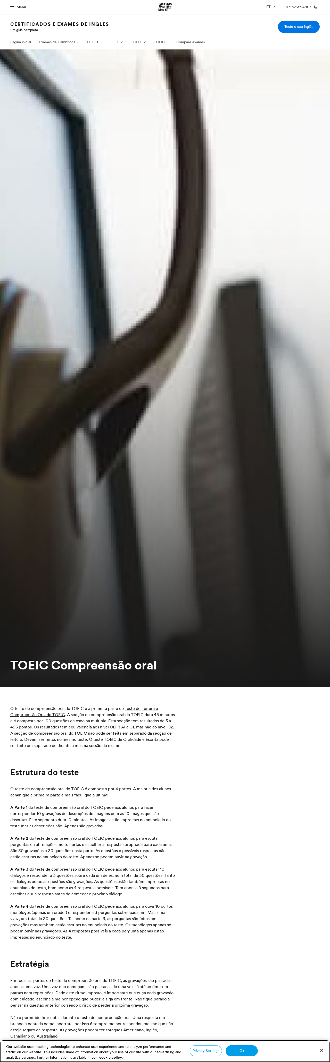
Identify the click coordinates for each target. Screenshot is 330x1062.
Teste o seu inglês (298, 26)
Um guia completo (24, 29)
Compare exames (190, 42)
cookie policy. (111, 1057)
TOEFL (136, 42)
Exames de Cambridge (57, 42)
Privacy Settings (206, 1050)
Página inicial (20, 42)
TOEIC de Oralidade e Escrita (131, 739)
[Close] (321, 1050)
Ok (242, 1050)
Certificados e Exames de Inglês (59, 24)
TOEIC (159, 42)
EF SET (93, 42)
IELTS (114, 42)
